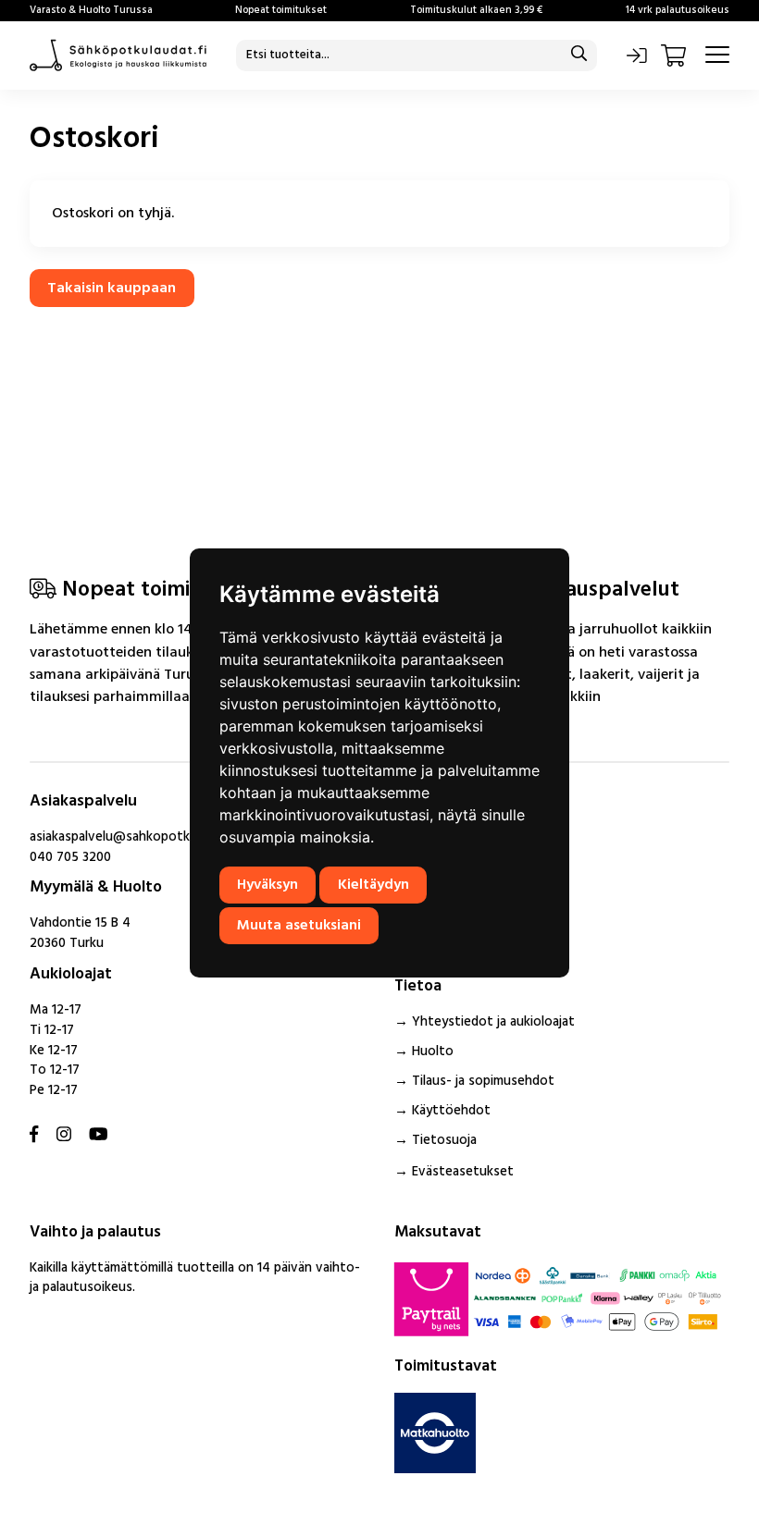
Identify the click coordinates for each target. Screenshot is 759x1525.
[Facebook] (34, 1136)
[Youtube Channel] (98, 1136)
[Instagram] (63, 1136)
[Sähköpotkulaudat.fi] (118, 55)
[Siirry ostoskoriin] (676, 55)
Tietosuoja (444, 1140)
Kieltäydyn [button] (373, 885)
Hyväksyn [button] (267, 885)
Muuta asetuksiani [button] (299, 926)
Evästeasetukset (463, 1172)
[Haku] (579, 55)
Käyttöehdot (451, 1111)
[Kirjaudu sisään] (637, 55)
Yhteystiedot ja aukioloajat (493, 1022)
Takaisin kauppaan (111, 289)
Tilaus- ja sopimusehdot (483, 1081)
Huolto (433, 1052)
